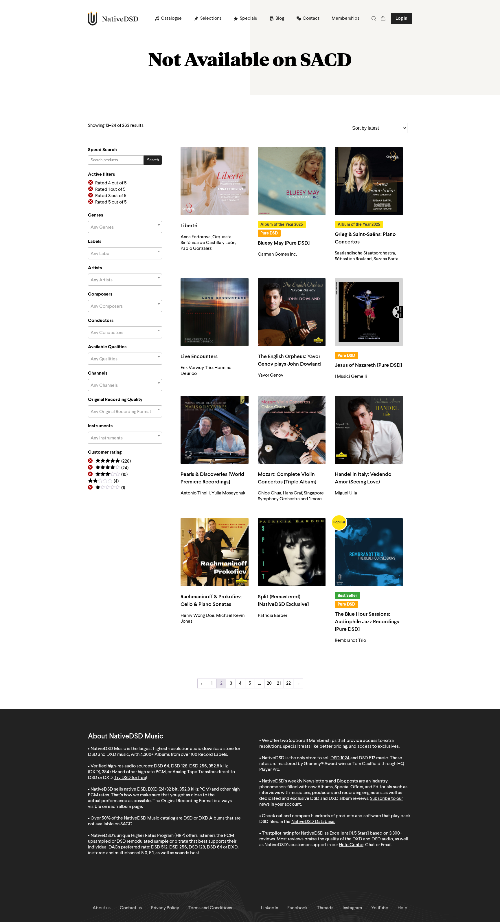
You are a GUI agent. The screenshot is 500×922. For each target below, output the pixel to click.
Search (153, 160)
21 (279, 683)
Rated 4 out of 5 (111, 183)
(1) (110, 488)
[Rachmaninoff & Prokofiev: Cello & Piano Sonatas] (215, 552)
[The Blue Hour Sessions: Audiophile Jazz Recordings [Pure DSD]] (369, 552)
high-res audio (122, 766)
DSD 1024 (340, 758)
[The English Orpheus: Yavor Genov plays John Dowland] (292, 312)
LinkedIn (269, 908)
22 (288, 683)
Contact (311, 18)
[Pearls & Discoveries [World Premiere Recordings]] (215, 430)
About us (102, 908)
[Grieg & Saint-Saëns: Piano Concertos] (369, 181)
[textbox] (125, 227)
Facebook (297, 908)
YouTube (379, 908)
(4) (103, 481)
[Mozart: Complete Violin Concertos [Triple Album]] (292, 430)
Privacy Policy (165, 908)
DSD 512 (367, 758)
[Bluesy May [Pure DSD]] (292, 181)
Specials (248, 18)
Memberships (345, 18)
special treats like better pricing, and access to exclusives (341, 746)
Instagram (352, 908)
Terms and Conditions (210, 908)
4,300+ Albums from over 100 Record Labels (183, 754)
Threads (325, 908)
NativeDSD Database (312, 822)
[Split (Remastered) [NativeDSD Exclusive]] (292, 552)
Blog (279, 18)
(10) (111, 474)
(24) (111, 468)
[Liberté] (215, 181)
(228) (113, 461)
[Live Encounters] (215, 312)
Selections (210, 18)
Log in (401, 18)
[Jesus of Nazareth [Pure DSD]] (369, 312)
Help (402, 908)
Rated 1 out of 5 (110, 189)
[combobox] (125, 227)
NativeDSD (113, 18)
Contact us (131, 908)
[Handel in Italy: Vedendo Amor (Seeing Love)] (369, 430)
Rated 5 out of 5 (111, 202)
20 (269, 683)
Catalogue (171, 18)
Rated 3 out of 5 (110, 196)
